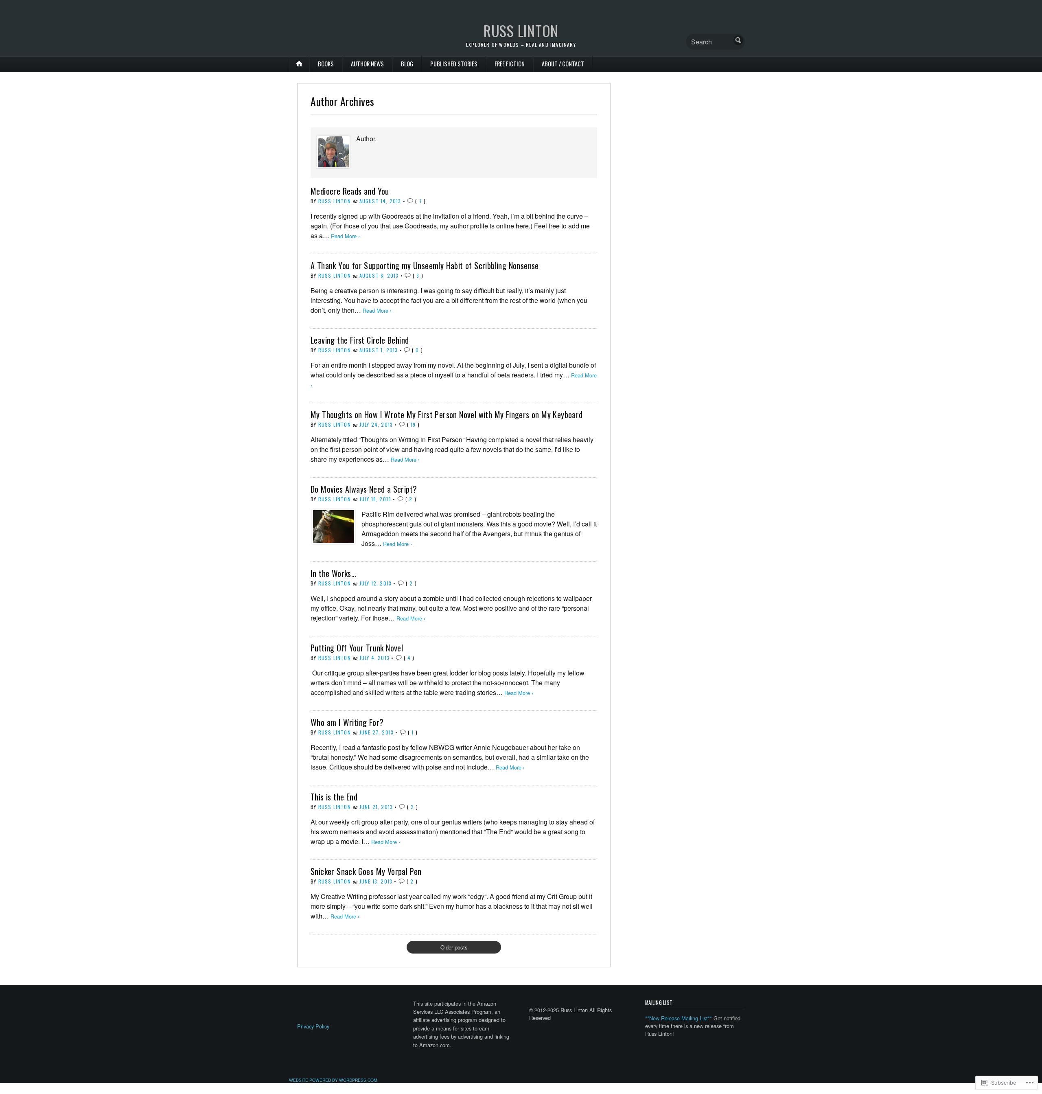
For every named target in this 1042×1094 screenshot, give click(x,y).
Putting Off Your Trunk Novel (357, 648)
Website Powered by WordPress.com (333, 1080)
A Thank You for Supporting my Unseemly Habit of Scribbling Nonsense (425, 265)
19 (413, 424)
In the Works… (333, 573)
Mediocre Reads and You (350, 191)
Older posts (454, 947)
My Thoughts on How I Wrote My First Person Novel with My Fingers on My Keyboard (447, 414)
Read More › (345, 236)
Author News (367, 63)
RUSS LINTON (521, 30)
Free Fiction (510, 63)
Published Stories (453, 63)
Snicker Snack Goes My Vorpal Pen (366, 871)
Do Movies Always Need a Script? (364, 489)
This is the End (334, 797)
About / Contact (563, 63)
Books (326, 63)
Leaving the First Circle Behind (360, 340)
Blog (407, 63)
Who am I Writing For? (347, 722)
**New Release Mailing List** (678, 1018)
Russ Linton (334, 200)
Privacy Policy (313, 1026)
